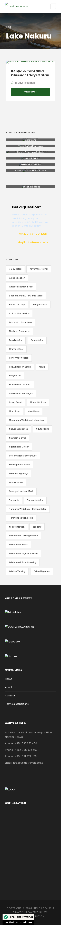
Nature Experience (18, 428)
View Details (30, 92)
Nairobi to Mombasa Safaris (30, 170)
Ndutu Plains (42, 428)
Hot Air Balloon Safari (20, 366)
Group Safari (36, 340)
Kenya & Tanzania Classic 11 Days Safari (30, 73)
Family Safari (15, 340)
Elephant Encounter (19, 331)
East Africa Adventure (20, 322)
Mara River (14, 411)
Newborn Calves (17, 437)
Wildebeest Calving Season (23, 535)
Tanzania (14, 500)
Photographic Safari (19, 464)
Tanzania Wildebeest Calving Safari (27, 509)
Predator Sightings (18, 473)
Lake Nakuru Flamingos (21, 393)
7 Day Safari (15, 268)
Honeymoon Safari (18, 357)
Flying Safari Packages (30, 146)
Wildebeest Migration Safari (23, 553)
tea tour (37, 526)
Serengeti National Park (21, 491)
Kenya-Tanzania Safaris (30, 152)
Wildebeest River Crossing (22, 562)
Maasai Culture (38, 402)
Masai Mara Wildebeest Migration (26, 420)
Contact (10, 695)
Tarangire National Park (21, 517)
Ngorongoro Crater (19, 446)
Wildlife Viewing (17, 571)
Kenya (42, 366)
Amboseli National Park (21, 286)
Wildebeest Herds (18, 544)
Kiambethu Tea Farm (20, 384)
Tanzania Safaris (30, 186)
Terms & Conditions (17, 704)
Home (8, 679)
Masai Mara (33, 411)
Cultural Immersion (19, 313)
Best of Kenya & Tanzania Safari (26, 295)
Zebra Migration (42, 571)
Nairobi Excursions (31, 164)
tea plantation (17, 526)
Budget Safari (40, 304)
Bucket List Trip (17, 304)
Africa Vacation (17, 277)
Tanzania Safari (35, 500)
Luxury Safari (15, 402)
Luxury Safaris (30, 158)
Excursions (30, 140)
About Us (10, 687)
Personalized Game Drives (23, 455)
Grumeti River (16, 349)
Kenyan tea (15, 375)
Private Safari (16, 482)
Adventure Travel (39, 268)
